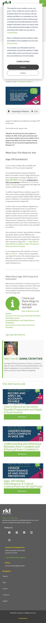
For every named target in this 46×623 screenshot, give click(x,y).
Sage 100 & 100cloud (17, 335)
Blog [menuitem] (4, 582)
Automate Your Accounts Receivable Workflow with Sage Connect (23, 317)
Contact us (13, 254)
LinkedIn (5, 375)
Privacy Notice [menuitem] (23, 618)
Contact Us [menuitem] (6, 595)
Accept (23, 67)
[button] (9, 111)
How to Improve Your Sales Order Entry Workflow (20, 326)
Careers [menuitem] (5, 588)
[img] (32, 111)
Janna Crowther (30, 358)
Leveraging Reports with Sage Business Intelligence (20, 321)
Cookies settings (23, 61)
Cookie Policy (12, 32)
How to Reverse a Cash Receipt (22, 312)
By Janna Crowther (25, 82)
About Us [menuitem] (5, 576)
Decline (23, 73)
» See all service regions (15, 557)
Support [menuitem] (5, 601)
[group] (23, 111)
